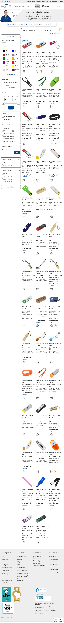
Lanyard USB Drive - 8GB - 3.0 (42, 385)
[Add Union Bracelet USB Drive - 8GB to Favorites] (51, 143)
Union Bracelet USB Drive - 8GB (54, 129)
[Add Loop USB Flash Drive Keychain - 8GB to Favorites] (51, 508)
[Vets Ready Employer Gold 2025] (16, 594)
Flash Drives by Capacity (42, 25)
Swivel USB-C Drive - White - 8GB (27, 311)
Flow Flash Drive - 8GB (28, 239)
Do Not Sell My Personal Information (9, 574)
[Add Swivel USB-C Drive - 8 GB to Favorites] (51, 398)
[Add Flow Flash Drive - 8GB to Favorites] (24, 254)
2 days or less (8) (9, 131)
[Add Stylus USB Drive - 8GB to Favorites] (37, 508)
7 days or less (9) (9, 138)
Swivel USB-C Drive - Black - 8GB (41, 239)
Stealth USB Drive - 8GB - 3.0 (28, 276)
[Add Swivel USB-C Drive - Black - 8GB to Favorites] (37, 254)
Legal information (39, 607)
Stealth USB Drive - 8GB (55, 276)
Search (37, 6)
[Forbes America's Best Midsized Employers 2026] (8, 608)
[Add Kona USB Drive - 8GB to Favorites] (37, 326)
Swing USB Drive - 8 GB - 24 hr (42, 57)
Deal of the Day (53, 572)
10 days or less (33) (9, 141)
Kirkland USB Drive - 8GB (28, 384)
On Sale (54, 2)
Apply (11, 108)
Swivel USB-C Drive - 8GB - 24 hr (28, 420)
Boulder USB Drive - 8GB (55, 93)
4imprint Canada (53, 559)
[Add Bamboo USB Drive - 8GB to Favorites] (51, 254)
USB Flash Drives (13, 25)
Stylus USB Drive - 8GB (42, 493)
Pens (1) (6, 85)
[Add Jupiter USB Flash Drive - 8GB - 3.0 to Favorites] (37, 362)
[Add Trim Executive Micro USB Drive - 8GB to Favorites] (37, 471)
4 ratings (24, 140)
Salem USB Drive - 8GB (42, 420)
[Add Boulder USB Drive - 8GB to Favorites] (51, 106)
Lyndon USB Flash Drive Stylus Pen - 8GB (42, 276)
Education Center (22, 556)
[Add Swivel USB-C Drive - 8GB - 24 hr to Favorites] (24, 435)
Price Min (7, 96)
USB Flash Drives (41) (10, 87)
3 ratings (38, 140)
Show (46, 30)
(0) (58, 6)
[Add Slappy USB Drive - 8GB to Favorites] (24, 508)
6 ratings (52, 103)
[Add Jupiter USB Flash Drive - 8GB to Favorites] (51, 362)
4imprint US (52, 556)
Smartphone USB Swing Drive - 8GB (28, 129)
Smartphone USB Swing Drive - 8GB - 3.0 (28, 166)
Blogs (19, 562)
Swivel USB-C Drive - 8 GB (55, 385)
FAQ (18, 565)
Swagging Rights (22, 576)
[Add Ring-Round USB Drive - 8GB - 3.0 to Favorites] (37, 180)
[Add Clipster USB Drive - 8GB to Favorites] (24, 106)
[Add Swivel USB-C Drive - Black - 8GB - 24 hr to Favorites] (37, 542)
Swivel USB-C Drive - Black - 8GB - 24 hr (41, 531)
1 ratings (24, 103)
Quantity (5, 150)
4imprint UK (52, 562)
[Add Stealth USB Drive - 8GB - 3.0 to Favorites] (24, 289)
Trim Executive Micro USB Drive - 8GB (41, 457)
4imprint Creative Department (38, 557)
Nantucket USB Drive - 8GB (55, 420)
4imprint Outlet (53, 569)
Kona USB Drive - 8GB (41, 311)
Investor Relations (7, 568)
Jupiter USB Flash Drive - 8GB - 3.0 (42, 348)
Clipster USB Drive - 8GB (28, 93)
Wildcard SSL (39, 594)
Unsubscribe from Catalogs (7, 582)
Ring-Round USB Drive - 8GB (28, 457)
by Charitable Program (39, 564)
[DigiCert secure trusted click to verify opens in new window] (41, 590)
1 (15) (5, 162)
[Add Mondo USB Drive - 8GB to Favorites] (51, 71)
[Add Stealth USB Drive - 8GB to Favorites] (51, 289)
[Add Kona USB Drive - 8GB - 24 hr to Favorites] (37, 217)
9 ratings (38, 103)
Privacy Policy (6, 571)
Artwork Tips (37, 561)
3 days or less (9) (9, 133)
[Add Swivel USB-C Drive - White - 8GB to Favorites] (24, 326)
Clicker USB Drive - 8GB (42, 128)
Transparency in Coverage (22, 580)
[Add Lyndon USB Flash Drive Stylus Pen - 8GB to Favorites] (37, 289)
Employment (5, 565)
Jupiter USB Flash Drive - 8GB (55, 348)
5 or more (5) (8, 181)
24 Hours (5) (7, 128)
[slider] (3, 103)
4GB (27, 25)
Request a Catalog (22, 573)
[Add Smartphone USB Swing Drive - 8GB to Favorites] (24, 143)
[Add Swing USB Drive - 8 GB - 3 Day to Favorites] (24, 71)
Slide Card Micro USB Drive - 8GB (55, 311)
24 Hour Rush (27, 2)
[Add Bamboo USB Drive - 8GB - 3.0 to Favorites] (24, 362)
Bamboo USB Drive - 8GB (54, 239)
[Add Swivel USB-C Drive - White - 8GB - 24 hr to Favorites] (24, 542)
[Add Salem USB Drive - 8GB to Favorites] (37, 435)
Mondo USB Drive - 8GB (55, 56)
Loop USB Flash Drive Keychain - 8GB (55, 494)
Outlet (60, 2)
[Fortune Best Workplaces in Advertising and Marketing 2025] (6, 594)
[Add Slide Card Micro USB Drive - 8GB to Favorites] (51, 326)
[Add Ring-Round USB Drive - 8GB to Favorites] (24, 471)
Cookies (4, 578)
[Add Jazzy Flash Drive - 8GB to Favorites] (51, 180)
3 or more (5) (8, 179)
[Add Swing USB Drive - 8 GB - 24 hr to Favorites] (37, 71)
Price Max (15, 96)
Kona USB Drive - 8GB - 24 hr (42, 202)
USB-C (54, 25)
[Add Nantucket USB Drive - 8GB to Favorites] (51, 435)
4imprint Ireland (53, 565)
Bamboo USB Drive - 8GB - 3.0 (27, 348)
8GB (22, 25)
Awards (19, 559)
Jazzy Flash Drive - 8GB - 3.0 (55, 202)
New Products (46, 2)
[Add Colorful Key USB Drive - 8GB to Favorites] (24, 217)
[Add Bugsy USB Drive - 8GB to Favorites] (51, 471)
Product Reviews (22, 570)
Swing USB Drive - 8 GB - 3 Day (28, 57)
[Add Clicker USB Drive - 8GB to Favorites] (37, 143)
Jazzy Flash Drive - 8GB (55, 165)
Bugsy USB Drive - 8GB (55, 457)
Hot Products (36, 2)
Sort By (24, 30)
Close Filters (11, 36)
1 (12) (5, 174)
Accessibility (5, 559)
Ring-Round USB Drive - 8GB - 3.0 (42, 166)
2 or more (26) (8, 165)
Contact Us (5, 562)
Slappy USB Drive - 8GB (28, 493)
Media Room (21, 567)
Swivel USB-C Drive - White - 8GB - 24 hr (27, 531)
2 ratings (52, 68)
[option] (6, 51)
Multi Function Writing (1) (11, 82)
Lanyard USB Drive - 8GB (42, 93)
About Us (4, 556)
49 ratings (38, 68)
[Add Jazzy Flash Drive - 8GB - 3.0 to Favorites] (51, 217)
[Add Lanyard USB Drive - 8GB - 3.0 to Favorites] (37, 398)
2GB (32, 25)
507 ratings (25, 68)
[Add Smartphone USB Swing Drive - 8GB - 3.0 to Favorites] (24, 180)
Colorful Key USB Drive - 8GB (28, 202)
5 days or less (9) (9, 136)
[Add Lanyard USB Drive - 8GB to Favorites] (37, 106)
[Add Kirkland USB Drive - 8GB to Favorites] (24, 398)
